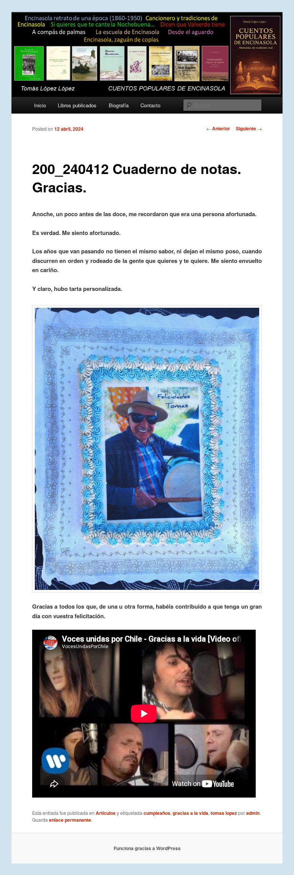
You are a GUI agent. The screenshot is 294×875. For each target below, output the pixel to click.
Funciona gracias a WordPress (147, 848)
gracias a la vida (190, 812)
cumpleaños (157, 812)
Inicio (40, 105)
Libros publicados (77, 105)
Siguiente (249, 128)
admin (253, 812)
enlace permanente (70, 819)
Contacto (150, 105)
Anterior (218, 128)
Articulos (106, 812)
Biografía (119, 105)
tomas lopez (224, 812)
